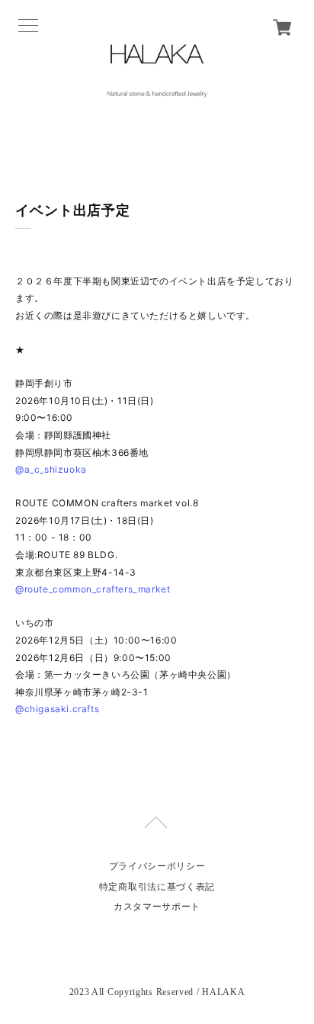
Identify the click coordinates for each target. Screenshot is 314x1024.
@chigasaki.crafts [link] (57, 708)
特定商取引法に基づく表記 (157, 886)
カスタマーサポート (157, 906)
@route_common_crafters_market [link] (92, 589)
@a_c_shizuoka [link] (51, 469)
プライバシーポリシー (157, 866)
